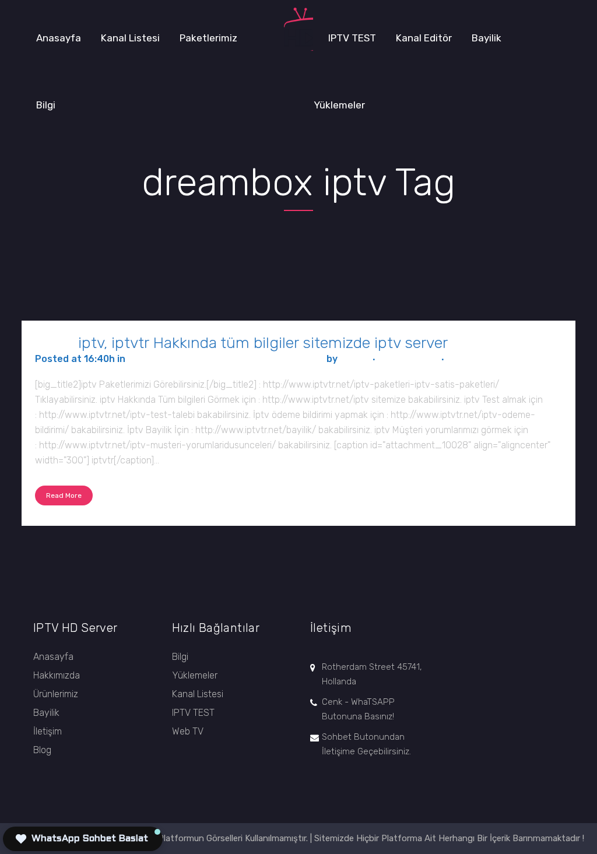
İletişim (47, 731)
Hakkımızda (56, 675)
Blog (42, 749)
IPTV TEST (193, 712)
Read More (64, 495)
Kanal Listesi (197, 694)
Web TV (187, 731)
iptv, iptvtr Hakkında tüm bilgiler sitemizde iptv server (263, 342)
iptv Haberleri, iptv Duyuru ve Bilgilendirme (226, 358)
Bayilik (46, 712)
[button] (83, 839)
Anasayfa (53, 656)
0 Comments (408, 358)
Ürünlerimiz (55, 694)
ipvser (354, 358)
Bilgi (180, 656)
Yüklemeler (194, 675)
